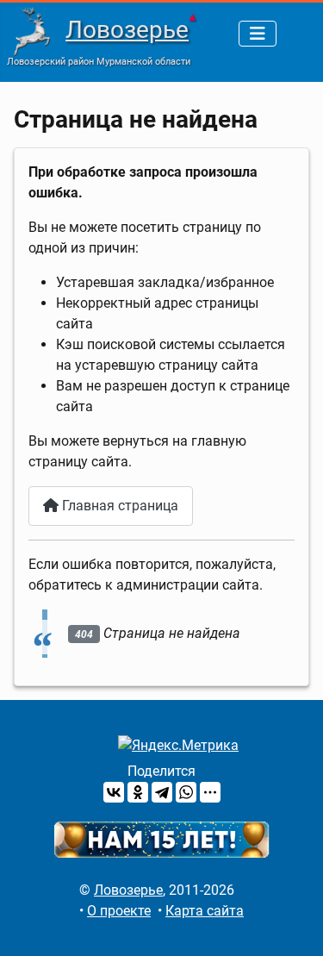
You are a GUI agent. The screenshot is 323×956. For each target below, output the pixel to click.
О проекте (119, 911)
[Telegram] (162, 792)
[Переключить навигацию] (257, 34)
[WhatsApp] (186, 792)
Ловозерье (127, 30)
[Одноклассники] (137, 792)
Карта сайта (204, 911)
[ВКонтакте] (113, 792)
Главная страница (118, 505)
